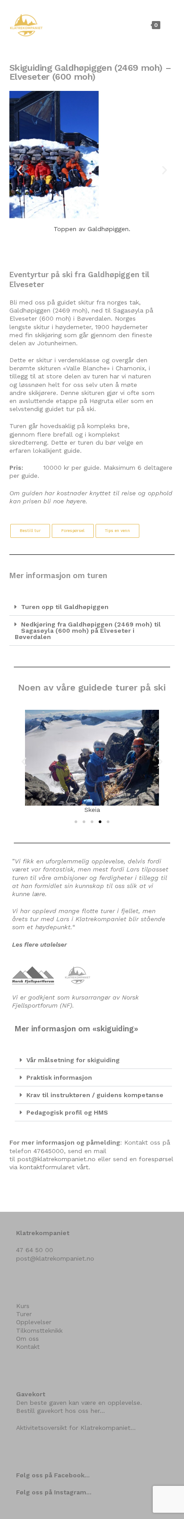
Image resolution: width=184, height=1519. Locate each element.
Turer (24, 1313)
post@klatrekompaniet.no (56, 1159)
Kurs (22, 1305)
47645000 (48, 1150)
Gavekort (30, 1394)
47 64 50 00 (34, 1249)
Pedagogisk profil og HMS (67, 1112)
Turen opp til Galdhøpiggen (65, 606)
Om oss (27, 1338)
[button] (19, 170)
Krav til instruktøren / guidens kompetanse (94, 1094)
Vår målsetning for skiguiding (73, 1060)
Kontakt (28, 1346)
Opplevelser (33, 1322)
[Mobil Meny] (169, 25)
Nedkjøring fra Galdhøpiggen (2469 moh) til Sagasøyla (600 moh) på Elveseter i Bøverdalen (88, 630)
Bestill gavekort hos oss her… (60, 1410)
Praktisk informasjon (59, 1077)
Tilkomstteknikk (39, 1330)
